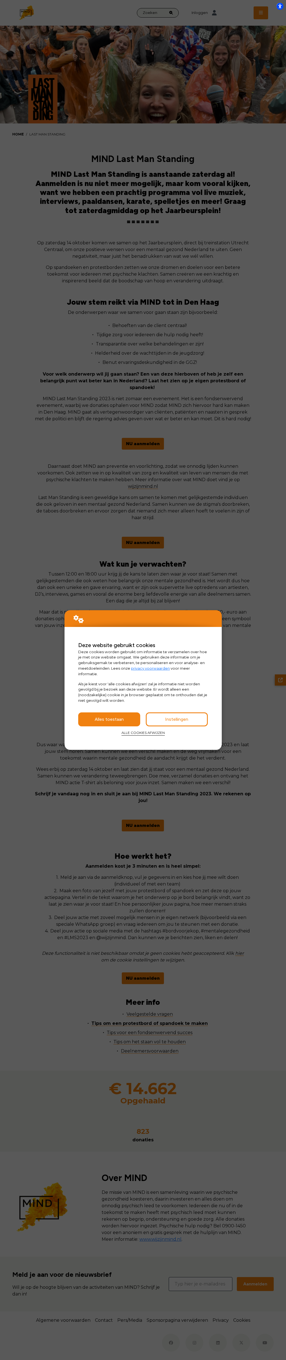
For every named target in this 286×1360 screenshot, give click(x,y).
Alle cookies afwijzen (143, 733)
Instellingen (176, 719)
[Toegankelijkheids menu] (280, 6)
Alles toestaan (109, 719)
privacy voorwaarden (150, 668)
